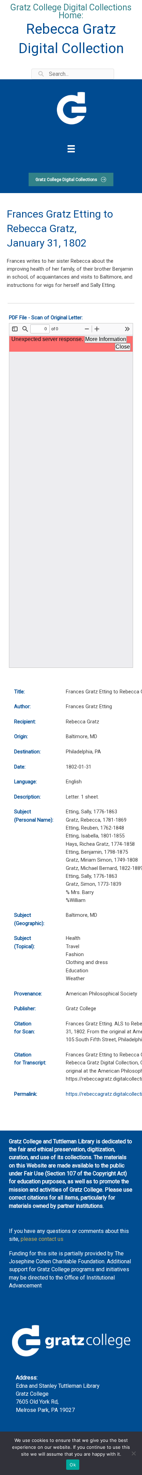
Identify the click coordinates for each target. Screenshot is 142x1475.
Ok (73, 1464)
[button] (71, 179)
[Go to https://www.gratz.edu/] (71, 107)
